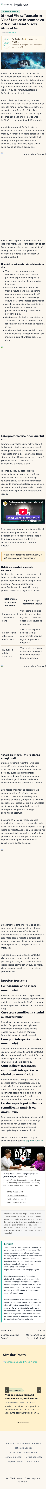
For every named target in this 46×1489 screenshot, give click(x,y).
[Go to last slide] (7, 1390)
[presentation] (23, 1373)
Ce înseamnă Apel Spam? (10, 1334)
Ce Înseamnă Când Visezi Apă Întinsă (35, 1334)
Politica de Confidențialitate (23, 1452)
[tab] (18, 1422)
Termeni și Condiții (13, 1457)
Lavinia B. (12, 32)
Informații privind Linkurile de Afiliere (23, 1443)
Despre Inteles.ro (15, 1461)
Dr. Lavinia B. (18, 39)
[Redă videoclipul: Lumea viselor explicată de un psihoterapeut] (23, 1159)
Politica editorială (33, 1457)
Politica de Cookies (23, 1448)
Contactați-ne (32, 1461)
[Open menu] (42, 4)
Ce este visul (15, 1192)
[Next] (39, 1390)
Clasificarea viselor (17, 1195)
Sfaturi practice (16, 1203)
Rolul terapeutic (16, 1199)
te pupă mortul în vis (33, 1140)
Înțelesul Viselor (10, 11)
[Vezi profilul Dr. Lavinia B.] (6, 43)
